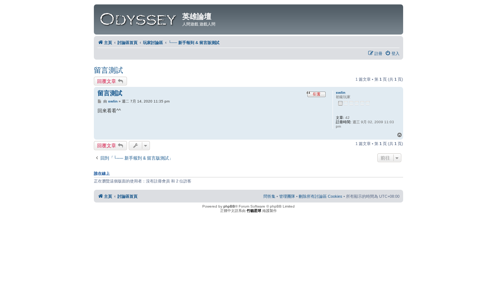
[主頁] (139, 17)
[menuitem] (392, 53)
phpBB (229, 206)
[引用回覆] (316, 95)
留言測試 (108, 70)
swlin (340, 93)
